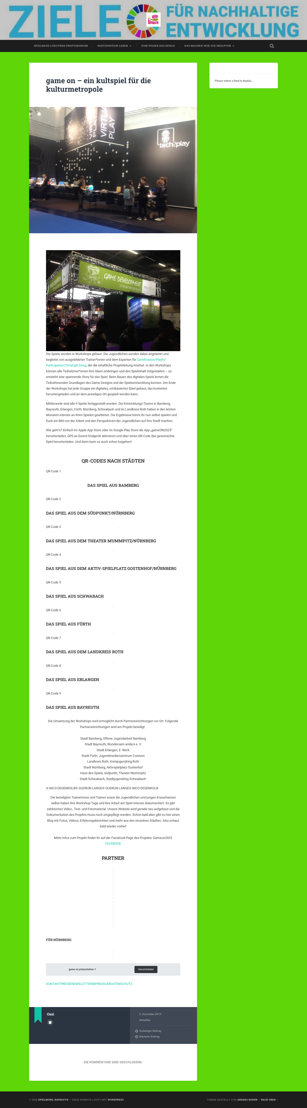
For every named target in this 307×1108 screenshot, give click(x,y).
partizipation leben (113, 45)
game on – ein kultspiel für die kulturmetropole (98, 85)
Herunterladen (146, 969)
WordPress (116, 1099)
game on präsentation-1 (82, 969)
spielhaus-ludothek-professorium (61, 45)
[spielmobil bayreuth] (153, 19)
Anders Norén (247, 1099)
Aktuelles (144, 1020)
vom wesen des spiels (158, 45)
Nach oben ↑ (269, 1099)
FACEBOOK (113, 843)
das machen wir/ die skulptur (207, 45)
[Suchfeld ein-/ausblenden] (272, 46)
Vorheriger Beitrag (150, 1031)
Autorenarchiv (50, 1022)
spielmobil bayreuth (53, 1099)
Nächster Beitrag (149, 1036)
